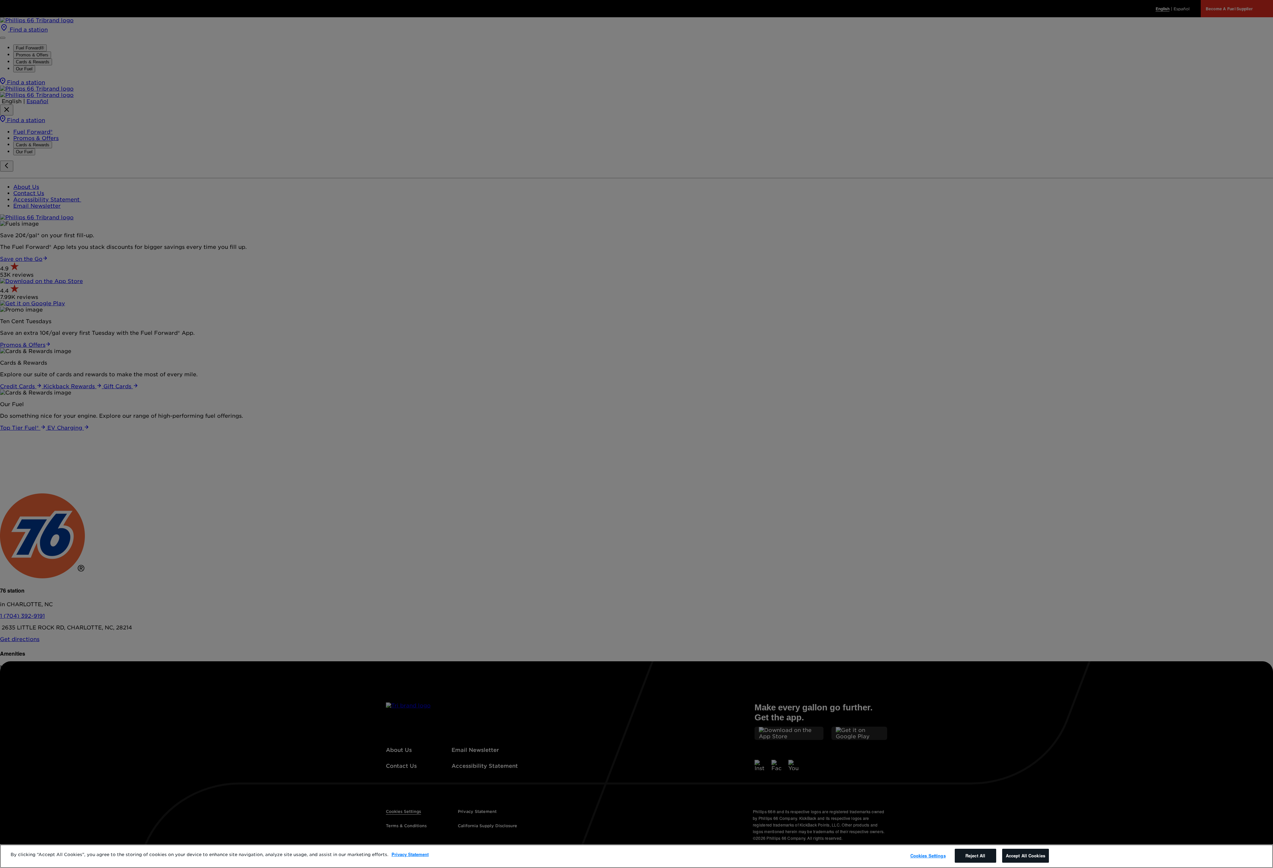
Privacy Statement (410, 854)
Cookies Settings (928, 855)
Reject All (975, 855)
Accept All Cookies (1025, 855)
